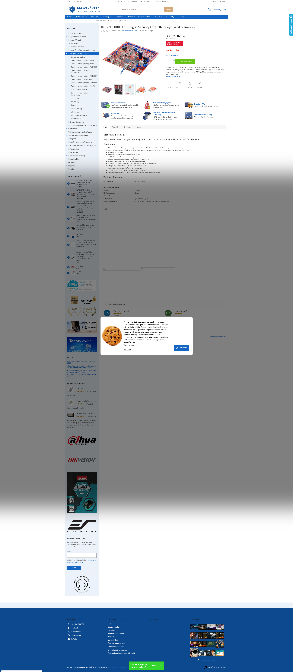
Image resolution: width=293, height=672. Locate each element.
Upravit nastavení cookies (117, 667)
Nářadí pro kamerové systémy (80, 142)
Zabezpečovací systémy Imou (82, 60)
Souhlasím (183, 348)
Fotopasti (72, 139)
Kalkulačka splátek (176, 43)
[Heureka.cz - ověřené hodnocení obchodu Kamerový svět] (82, 285)
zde (136, 345)
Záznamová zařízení (76, 47)
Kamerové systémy (75, 33)
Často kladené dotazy (116, 643)
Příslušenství (76, 118)
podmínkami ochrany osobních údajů (81, 561)
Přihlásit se (74, 568)
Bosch (73, 105)
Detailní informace (172, 76)
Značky (71, 169)
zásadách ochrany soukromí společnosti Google (142, 335)
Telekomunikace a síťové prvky (80, 132)
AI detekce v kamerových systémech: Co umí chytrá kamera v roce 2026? (81, 367)
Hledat (168, 10)
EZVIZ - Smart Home (79, 89)
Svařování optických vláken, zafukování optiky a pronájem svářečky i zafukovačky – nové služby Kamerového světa (81, 373)
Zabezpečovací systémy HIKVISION (80, 71)
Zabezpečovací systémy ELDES (83, 86)
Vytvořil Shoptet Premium (217, 667)
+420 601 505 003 (77, 624)
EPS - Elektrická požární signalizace (82, 125)
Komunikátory (76, 108)
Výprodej (71, 166)
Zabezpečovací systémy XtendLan (84, 82)
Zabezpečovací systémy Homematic (80, 94)
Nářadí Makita (73, 159)
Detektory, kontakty (79, 115)
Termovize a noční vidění (78, 135)
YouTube (74, 639)
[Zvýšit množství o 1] (174, 60)
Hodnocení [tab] (127, 127)
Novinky (111, 637)
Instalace (147, 2)
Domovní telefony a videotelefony (81, 50)
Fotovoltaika (73, 149)
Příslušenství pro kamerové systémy (82, 145)
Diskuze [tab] (138, 127)
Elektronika (73, 152)
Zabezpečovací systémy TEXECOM (84, 76)
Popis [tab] (105, 127)
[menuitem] (69, 17)
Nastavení (127, 349)
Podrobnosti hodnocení (129, 31)
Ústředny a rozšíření (78, 57)
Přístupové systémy (76, 122)
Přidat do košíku (186, 62)
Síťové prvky (73, 43)
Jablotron (75, 98)
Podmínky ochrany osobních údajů (121, 653)
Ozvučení (72, 162)
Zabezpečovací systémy (77, 53)
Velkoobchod (113, 640)
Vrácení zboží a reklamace (118, 650)
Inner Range (75, 102)
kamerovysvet (76, 631)
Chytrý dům (72, 129)
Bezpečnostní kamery (77, 36)
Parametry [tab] (115, 127)
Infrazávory (75, 112)
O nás (120, 2)
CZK (213, 2)
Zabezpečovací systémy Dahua (83, 63)
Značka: (146, 31)
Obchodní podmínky (116, 646)
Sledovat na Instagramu (209, 660)
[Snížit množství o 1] (174, 63)
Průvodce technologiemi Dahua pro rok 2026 (81, 362)
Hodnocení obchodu (162, 2)
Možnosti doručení (172, 55)
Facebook (74, 628)
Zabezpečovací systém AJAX (82, 79)
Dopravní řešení (74, 40)
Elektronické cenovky (76, 155)
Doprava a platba (133, 2)
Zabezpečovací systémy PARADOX (84, 67)
